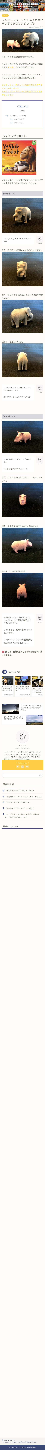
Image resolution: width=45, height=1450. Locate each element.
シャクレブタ (19, 123)
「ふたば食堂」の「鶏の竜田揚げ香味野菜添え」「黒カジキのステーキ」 (22, 815)
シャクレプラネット (18, 116)
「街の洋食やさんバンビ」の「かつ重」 (20, 791)
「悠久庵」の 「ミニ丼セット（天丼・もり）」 (23, 796)
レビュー (5, 15)
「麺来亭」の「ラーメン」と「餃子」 (19, 808)
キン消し (11, 67)
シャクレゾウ (19, 119)
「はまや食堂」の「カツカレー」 (18, 802)
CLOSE (22, 110)
